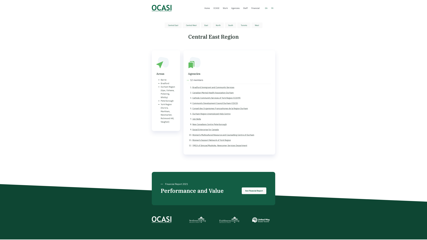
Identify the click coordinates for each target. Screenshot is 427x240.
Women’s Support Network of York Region (211, 140)
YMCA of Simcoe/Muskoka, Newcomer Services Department (219, 145)
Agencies (235, 8)
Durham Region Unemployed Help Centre (211, 114)
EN (266, 8)
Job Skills (196, 119)
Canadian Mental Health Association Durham (213, 92)
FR (272, 8)
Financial (255, 8)
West (257, 25)
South (230, 25)
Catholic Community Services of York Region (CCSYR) (216, 98)
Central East (173, 25)
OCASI (216, 8)
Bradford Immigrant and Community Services (213, 87)
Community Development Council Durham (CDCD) (215, 103)
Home (207, 8)
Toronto (244, 25)
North (218, 25)
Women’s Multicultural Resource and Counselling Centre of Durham (223, 135)
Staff (245, 8)
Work (225, 8)
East (206, 25)
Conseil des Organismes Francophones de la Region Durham (220, 108)
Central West (191, 25)
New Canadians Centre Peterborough (209, 124)
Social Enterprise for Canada (205, 129)
